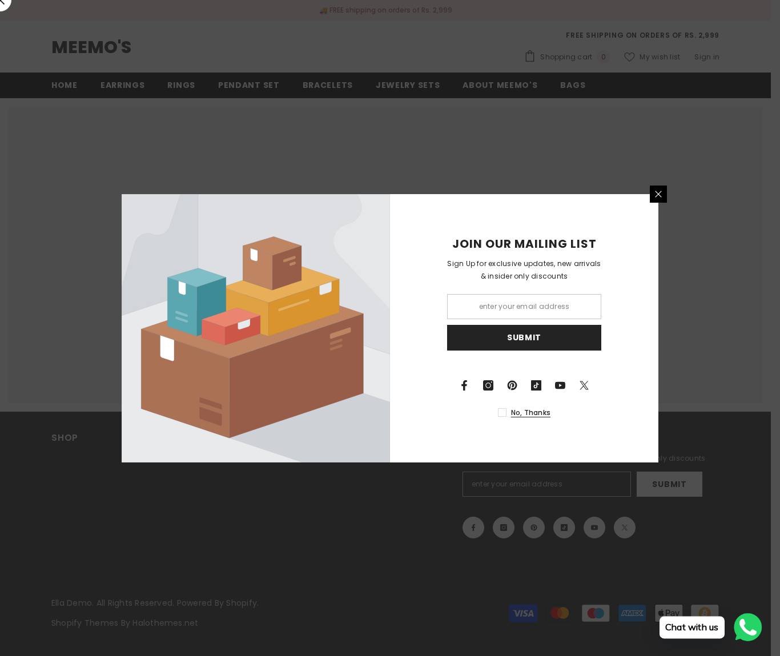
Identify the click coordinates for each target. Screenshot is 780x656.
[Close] (658, 194)
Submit (524, 337)
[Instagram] (488, 385)
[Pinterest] (512, 385)
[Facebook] (464, 385)
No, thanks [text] (530, 412)
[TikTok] (536, 385)
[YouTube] (560, 385)
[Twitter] (584, 385)
